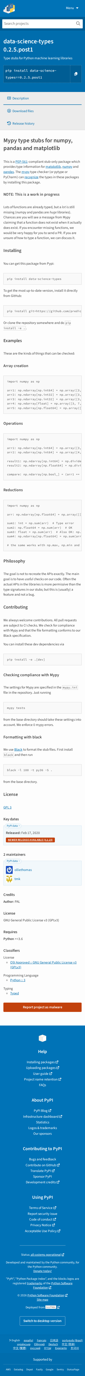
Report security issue (42, 1213)
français (41, 1340)
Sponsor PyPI (42, 1176)
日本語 (54, 1340)
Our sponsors (42, 1133)
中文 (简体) (68, 1344)
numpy (67, 166)
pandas (8, 171)
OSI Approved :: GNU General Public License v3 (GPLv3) (43, 965)
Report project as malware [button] (42, 1007)
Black (18, 749)
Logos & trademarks (42, 1127)
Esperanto (61, 1348)
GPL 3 (7, 807)
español (28, 1340)
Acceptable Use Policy (41, 1230)
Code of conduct (40, 1219)
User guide (41, 1073)
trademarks (34, 1283)
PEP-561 (21, 161)
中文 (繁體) (19, 1348)
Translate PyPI (40, 1170)
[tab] (42, 98)
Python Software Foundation (53, 1285)
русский (35, 1348)
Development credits (41, 1182)
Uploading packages (41, 1067)
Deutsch (53, 1344)
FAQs (42, 1085)
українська (23, 1344)
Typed (14, 993)
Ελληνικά (39, 1344)
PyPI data (12, 826)
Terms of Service (41, 1207)
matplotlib (53, 166)
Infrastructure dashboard (40, 1116)
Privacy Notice (40, 1225)
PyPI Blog (41, 1110)
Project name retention (41, 1079)
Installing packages (41, 1062)
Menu (70, 7)
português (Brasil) (72, 1340)
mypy (25, 171)
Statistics (42, 1122)
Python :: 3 (17, 980)
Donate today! (42, 1271)
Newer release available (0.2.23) (30, 840)
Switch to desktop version (42, 1320)
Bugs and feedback (42, 1159)
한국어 (75, 1348)
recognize (31, 177)
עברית (47, 1348)
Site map (42, 1299)
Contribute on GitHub (41, 1165)
